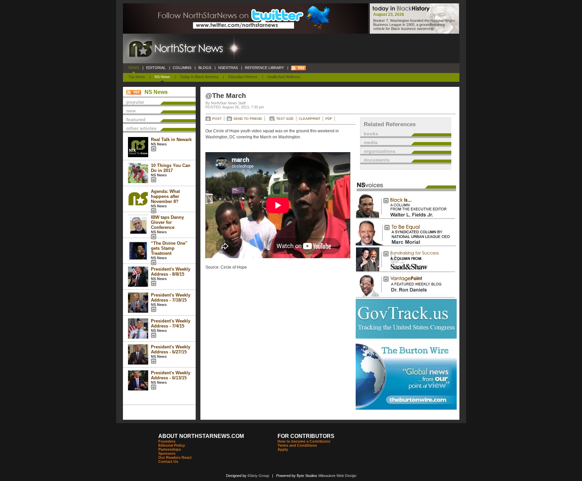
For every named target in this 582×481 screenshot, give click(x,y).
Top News (136, 77)
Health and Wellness (283, 77)
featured (136, 119)
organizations (379, 151)
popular (135, 102)
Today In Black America (199, 77)
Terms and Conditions (297, 445)
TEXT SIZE (285, 119)
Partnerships (169, 449)
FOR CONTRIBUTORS (306, 436)
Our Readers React (175, 457)
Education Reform (242, 77)
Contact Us (168, 461)
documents (377, 160)
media (371, 142)
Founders (166, 441)
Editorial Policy (171, 445)
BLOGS (204, 68)
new (131, 110)
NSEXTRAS (228, 68)
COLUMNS (182, 68)
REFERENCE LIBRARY (264, 68)
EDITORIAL (156, 68)
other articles (141, 128)
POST (217, 119)
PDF (328, 119)
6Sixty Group (258, 476)
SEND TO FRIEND (247, 119)
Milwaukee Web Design (337, 476)
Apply (283, 449)
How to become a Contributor (304, 441)
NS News (162, 77)
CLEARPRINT (309, 119)
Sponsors (166, 453)
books (371, 133)
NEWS (133, 68)
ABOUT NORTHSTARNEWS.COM (201, 436)
